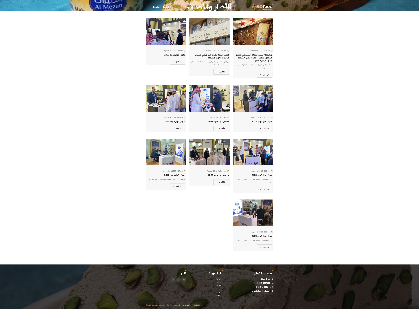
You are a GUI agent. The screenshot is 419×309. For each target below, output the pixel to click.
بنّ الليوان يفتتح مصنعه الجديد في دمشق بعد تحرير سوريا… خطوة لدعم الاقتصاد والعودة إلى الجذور (253, 58)
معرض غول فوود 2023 (174, 55)
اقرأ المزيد (265, 74)
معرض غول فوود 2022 (218, 175)
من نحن (218, 7)
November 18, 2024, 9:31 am (215, 50)
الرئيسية (227, 7)
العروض (190, 7)
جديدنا (198, 7)
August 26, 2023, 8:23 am (173, 171)
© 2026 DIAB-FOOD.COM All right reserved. (163, 305)
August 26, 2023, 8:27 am (260, 117)
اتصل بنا (166, 7)
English (156, 7)
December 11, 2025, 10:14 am (259, 50)
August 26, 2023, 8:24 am (216, 171)
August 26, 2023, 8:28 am (173, 50)
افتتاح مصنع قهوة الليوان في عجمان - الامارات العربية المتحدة (211, 56)
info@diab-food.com (261, 291)
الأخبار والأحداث (178, 7)
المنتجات (208, 7)
